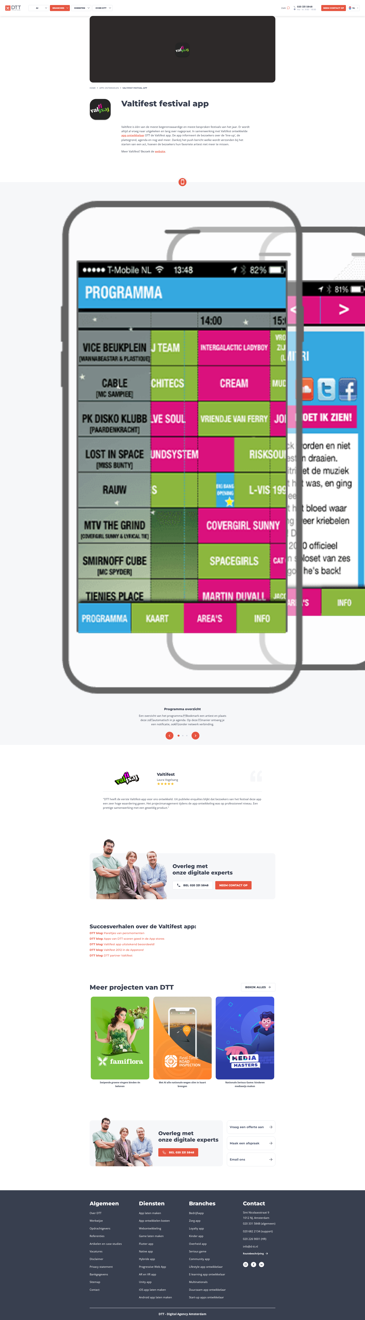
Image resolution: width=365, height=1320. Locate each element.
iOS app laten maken (152, 1289)
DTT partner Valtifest (111, 955)
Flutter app (146, 1244)
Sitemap (95, 1282)
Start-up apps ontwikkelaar (206, 1297)
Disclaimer (96, 1259)
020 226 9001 (251, 1239)
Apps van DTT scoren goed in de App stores (127, 938)
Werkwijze (96, 1220)
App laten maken (150, 1213)
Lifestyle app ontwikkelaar (206, 1266)
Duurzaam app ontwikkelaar (207, 1289)
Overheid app (198, 1244)
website (160, 151)
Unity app (145, 1282)
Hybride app (147, 1259)
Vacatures (96, 1251)
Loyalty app (196, 1228)
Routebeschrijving (253, 1253)
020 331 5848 (305, 6)
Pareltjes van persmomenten (117, 933)
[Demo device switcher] (183, 182)
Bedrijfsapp (196, 1213)
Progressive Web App (152, 1266)
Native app (146, 1251)
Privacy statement (101, 1266)
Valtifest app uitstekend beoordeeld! (122, 944)
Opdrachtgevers (100, 1228)
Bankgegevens (99, 1274)
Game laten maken (151, 1236)
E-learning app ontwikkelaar (207, 1274)
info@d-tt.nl (250, 1246)
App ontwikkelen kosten (154, 1220)
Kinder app (196, 1236)
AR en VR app (147, 1274)
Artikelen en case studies (106, 1244)
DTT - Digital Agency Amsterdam (182, 1314)
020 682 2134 (251, 1231)
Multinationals (198, 1282)
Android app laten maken (155, 1297)
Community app (199, 1259)
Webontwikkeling (150, 1228)
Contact (95, 1289)
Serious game (197, 1251)
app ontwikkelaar (132, 135)
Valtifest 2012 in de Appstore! (117, 950)
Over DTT (95, 1213)
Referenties (97, 1236)
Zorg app (194, 1220)
